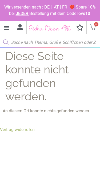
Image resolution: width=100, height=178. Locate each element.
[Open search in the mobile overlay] (50, 41)
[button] (6, 27)
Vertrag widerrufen (17, 129)
